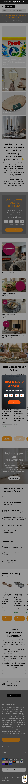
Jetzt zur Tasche (14, 402)
